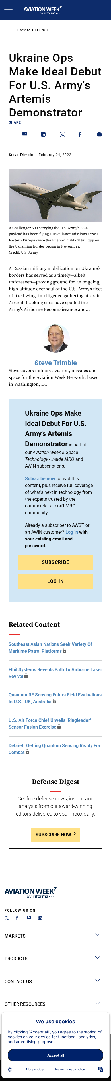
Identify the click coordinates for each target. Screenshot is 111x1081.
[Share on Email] (25, 135)
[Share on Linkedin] (43, 135)
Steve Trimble (21, 155)
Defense (40, 30)
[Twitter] (7, 918)
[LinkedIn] (40, 918)
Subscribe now (40, 478)
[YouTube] (29, 918)
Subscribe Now (53, 834)
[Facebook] (18, 918)
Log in (71, 532)
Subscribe (55, 562)
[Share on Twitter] (62, 135)
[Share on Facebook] (80, 135)
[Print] (99, 135)
